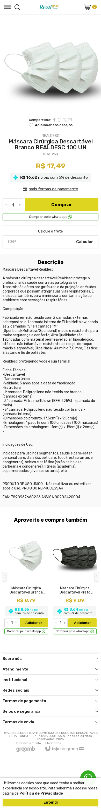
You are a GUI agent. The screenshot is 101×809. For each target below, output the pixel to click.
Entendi (51, 802)
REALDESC (50, 136)
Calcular (84, 241)
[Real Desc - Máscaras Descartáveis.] (49, 7)
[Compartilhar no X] (65, 120)
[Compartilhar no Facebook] (54, 120)
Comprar (61, 205)
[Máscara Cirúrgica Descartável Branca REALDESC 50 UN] (26, 580)
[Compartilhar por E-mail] (70, 120)
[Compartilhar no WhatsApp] (59, 120)
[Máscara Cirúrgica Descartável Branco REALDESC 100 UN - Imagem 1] (50, 64)
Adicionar (33, 623)
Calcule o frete (50, 231)
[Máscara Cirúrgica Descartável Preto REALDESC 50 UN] (75, 580)
